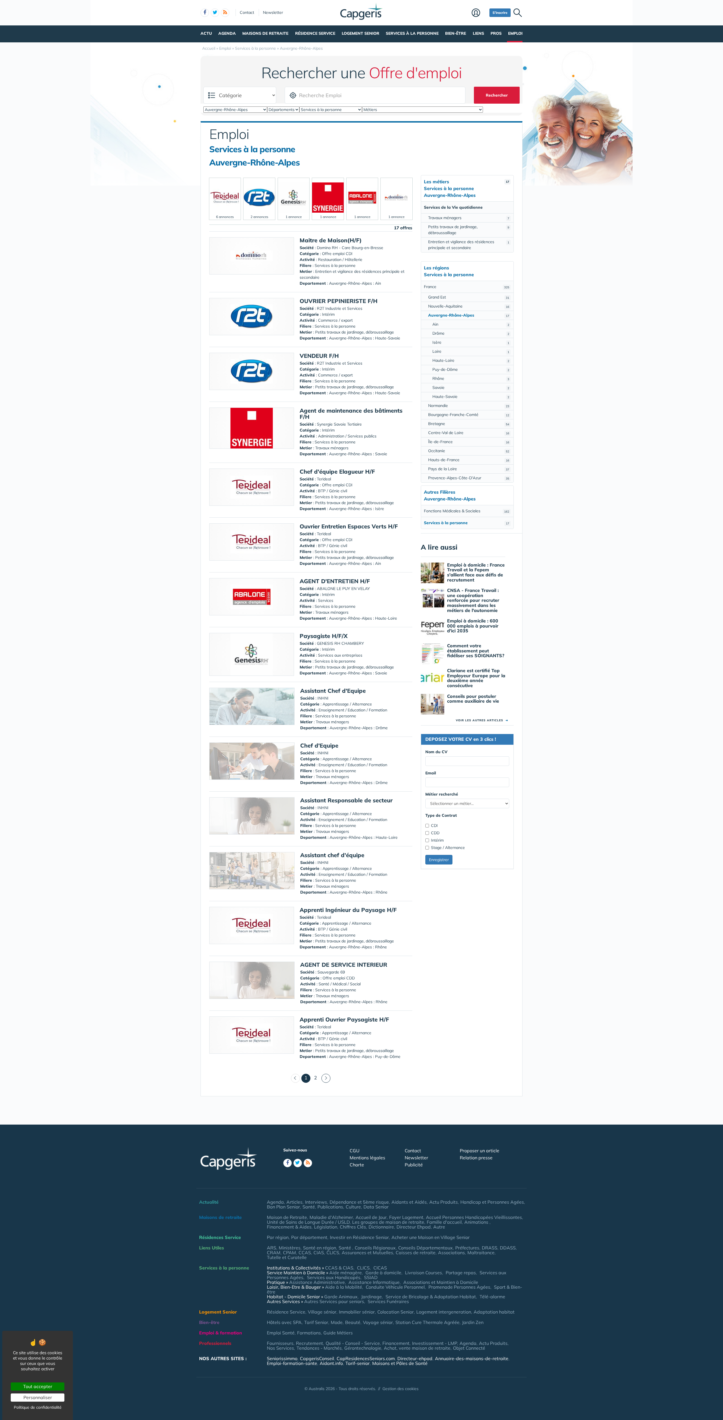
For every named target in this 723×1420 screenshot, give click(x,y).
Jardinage (371, 1296)
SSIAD (371, 1277)
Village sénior (322, 1312)
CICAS (380, 1268)
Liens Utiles (211, 1247)
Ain (470, 324)
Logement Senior (360, 33)
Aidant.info (331, 1363)
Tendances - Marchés (319, 1348)
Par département (309, 1237)
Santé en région (319, 1248)
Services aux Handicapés (333, 1277)
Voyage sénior (378, 1322)
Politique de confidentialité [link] (38, 1407)
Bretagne (468, 423)
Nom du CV (436, 751)
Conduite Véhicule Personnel (395, 1287)
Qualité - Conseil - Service (353, 1343)
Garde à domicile (383, 1272)
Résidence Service (315, 33)
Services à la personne (412, 33)
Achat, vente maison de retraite (417, 1348)
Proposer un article (479, 1150)
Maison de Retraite (287, 1217)
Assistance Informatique (374, 1282)
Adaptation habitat (494, 1312)
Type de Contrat (441, 815)
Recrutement (309, 1343)
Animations (476, 1222)
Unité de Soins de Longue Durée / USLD (308, 1222)
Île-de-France (468, 441)
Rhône (470, 378)
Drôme (470, 333)
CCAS (305, 1252)
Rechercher (497, 95)
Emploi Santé (281, 1333)
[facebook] (205, 12)
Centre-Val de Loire (468, 432)
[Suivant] (325, 1078)
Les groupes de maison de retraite (388, 1222)
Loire (470, 351)
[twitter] (215, 12)
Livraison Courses (423, 1272)
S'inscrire (500, 12)
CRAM (273, 1252)
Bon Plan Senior (283, 1207)
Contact (247, 12)
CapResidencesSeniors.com (366, 1358)
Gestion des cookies (400, 1388)
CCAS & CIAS (339, 1268)
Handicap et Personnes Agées (492, 1202)
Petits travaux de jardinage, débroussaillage (468, 229)
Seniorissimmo (282, 1358)
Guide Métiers (338, 1333)
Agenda (227, 33)
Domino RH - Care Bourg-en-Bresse (350, 247)
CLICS (332, 1252)
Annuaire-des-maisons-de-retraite (471, 1358)
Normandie (468, 405)
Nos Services (280, 1348)
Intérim (437, 840)
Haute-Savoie (470, 396)
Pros (496, 33)
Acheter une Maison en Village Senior (430, 1237)
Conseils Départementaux (425, 1248)
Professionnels (215, 1343)
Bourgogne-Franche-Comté (468, 414)
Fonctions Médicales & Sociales (466, 510)
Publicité (414, 1165)
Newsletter (273, 12)
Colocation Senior (395, 1312)
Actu (206, 33)
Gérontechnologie (362, 1348)
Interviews (316, 1202)
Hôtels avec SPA (284, 1322)
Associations (451, 1252)
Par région (278, 1237)
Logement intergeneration (443, 1312)
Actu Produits (443, 1202)
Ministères (289, 1248)
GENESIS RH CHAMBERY (340, 643)
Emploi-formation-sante (292, 1363)
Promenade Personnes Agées (459, 1287)
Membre (479, 13)
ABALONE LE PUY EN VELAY (343, 588)
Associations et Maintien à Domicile (440, 1282)
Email (430, 773)
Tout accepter (37, 1386)
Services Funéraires (388, 1301)
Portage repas (461, 1272)
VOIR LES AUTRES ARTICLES (482, 720)
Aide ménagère (345, 1272)
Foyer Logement (406, 1217)
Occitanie (468, 450)
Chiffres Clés (353, 1227)
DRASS (489, 1248)
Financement (396, 1343)
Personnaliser (37, 1397)
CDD (435, 832)
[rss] (225, 12)
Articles (294, 1202)
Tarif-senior (357, 1363)
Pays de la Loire (468, 468)
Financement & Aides (289, 1227)
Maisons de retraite (265, 33)
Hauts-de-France (468, 459)
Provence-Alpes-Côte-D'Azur (468, 477)
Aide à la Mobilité (343, 1287)
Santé (308, 1207)
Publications (330, 1207)
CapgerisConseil (317, 1358)
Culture (353, 1207)
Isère (470, 342)
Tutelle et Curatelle (287, 1257)
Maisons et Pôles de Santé (400, 1363)
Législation (325, 1227)
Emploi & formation (220, 1332)
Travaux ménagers (468, 217)
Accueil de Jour (371, 1217)
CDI (434, 825)
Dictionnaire (381, 1227)
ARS (271, 1248)
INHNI (322, 698)
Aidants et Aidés (409, 1202)
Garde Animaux (341, 1296)
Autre (439, 1227)
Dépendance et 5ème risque (359, 1202)
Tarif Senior (316, 1322)
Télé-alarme (492, 1296)
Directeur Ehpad (414, 1227)
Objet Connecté (469, 1348)
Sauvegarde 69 (331, 972)
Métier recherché (441, 794)
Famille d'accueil (444, 1222)
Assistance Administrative (317, 1282)
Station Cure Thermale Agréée (427, 1322)
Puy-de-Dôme (470, 369)
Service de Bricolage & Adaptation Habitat (431, 1296)
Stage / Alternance (448, 847)
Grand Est (468, 297)
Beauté (352, 1322)
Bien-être (455, 33)
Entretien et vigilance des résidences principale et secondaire (468, 244)
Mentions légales (367, 1157)
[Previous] (295, 1078)
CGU (355, 1150)
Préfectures (467, 1248)
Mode (337, 1322)
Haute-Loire (470, 360)
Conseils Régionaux (375, 1248)
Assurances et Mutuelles (367, 1252)
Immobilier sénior (357, 1312)
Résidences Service (220, 1237)
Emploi (515, 33)
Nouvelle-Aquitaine (468, 306)
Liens (478, 33)
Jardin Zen (473, 1322)
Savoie (470, 387)
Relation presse (476, 1157)
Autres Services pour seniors (334, 1301)
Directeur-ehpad (414, 1358)
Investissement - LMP (434, 1343)
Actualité (209, 1202)
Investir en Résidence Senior (359, 1237)
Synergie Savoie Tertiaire (339, 424)
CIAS (318, 1252)
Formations (309, 1333)
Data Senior (376, 1207)
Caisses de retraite (415, 1252)
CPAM (289, 1252)
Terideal (324, 479)
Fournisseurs (280, 1343)
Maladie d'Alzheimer (331, 1217)
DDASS (508, 1248)
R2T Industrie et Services (339, 308)
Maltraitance (481, 1252)
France (466, 286)
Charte (357, 1165)
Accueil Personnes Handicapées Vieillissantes (474, 1217)
